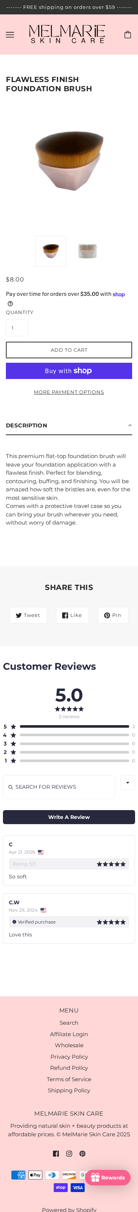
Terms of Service (69, 1079)
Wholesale (69, 1045)
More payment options (69, 392)
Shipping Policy (69, 1090)
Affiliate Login (69, 1034)
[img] (56, 1153)
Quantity (17, 312)
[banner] (67, 33)
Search (69, 1022)
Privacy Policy (69, 1056)
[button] (69, 426)
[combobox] (127, 782)
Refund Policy (69, 1067)
